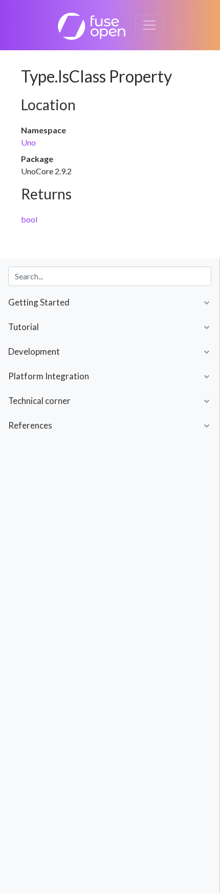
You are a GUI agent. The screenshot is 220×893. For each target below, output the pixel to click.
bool (29, 219)
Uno (28, 142)
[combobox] (109, 276)
